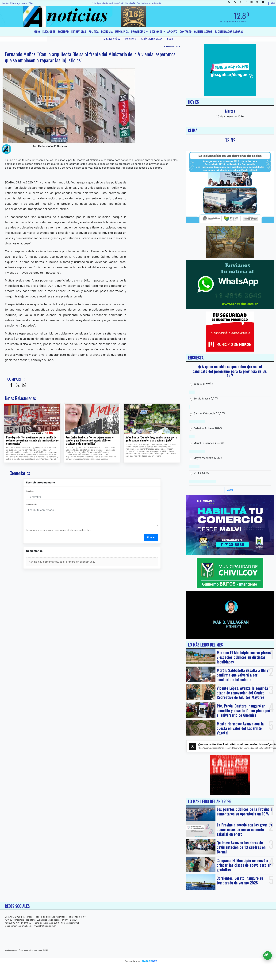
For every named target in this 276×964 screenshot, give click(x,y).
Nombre (30, 491)
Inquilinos (130, 38)
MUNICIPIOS (122, 32)
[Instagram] (253, 3)
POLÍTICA (94, 32)
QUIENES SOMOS (203, 32)
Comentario (31, 504)
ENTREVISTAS (78, 32)
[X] (241, 3)
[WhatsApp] (236, 3)
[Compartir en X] (17, 385)
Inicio (36, 32)
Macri (170, 38)
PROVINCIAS (138, 32)
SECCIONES (156, 32)
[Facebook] (247, 3)
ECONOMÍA (107, 32)
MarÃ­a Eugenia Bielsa (151, 38)
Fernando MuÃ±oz (111, 38)
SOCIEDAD (63, 32)
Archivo (172, 32)
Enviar (151, 537)
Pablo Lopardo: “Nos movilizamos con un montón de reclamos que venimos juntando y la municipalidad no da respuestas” (32, 440)
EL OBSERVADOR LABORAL (229, 32)
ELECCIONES (48, 32)
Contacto (186, 32)
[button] (230, 3)
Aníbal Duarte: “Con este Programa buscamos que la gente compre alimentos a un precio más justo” (151, 439)
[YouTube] (264, 3)
